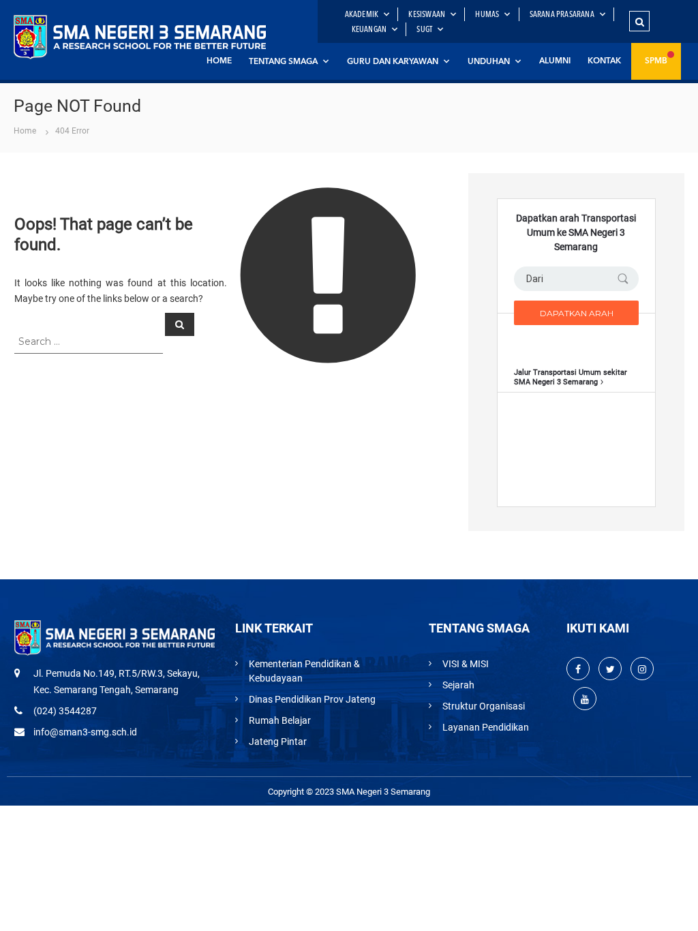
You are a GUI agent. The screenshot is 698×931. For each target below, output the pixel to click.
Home (219, 61)
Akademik (362, 15)
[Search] (179, 324)
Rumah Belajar (280, 720)
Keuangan (369, 30)
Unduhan (489, 62)
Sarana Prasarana (562, 15)
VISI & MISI (465, 663)
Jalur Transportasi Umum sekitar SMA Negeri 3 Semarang (570, 377)
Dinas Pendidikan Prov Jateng (312, 699)
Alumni (555, 61)
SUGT (424, 30)
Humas (487, 15)
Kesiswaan (426, 15)
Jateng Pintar (278, 741)
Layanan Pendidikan (485, 727)
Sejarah (458, 685)
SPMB (656, 61)
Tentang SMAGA (283, 62)
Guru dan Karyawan (392, 62)
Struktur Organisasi (483, 706)
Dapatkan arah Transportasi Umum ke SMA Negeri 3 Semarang (576, 232)
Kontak (604, 61)
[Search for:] (89, 340)
